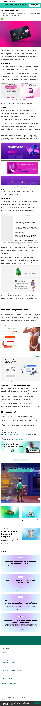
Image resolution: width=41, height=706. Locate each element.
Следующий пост (5, 528)
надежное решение (13, 434)
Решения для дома (5, 648)
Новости (18, 694)
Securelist (3, 697)
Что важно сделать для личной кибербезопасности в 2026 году (7, 520)
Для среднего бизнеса (6, 666)
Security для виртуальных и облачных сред (9, 683)
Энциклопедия (18, 697)
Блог (21, 694)
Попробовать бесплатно (34, 5)
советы (22, 459)
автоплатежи (16, 459)
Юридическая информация (25, 692)
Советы (21, 557)
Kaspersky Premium (5, 654)
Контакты (3, 694)
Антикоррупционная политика (34, 691)
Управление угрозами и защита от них (8, 680)
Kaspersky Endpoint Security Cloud (8, 662)
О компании (7, 694)
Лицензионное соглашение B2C (7, 692)
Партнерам (11, 694)
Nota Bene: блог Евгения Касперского (10, 697)
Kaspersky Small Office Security (7, 660)
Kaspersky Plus (4, 652)
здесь (12, 704)
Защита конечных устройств (7, 681)
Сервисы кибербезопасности (7, 678)
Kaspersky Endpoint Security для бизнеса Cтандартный (11, 670)
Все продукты (4, 673)
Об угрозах (15, 694)
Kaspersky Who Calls (18, 439)
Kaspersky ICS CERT (24, 697)
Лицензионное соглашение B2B (16, 692)
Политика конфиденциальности (24, 691)
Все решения (4, 655)
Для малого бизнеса (6, 658)
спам (26, 459)
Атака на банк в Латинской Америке (9, 534)
